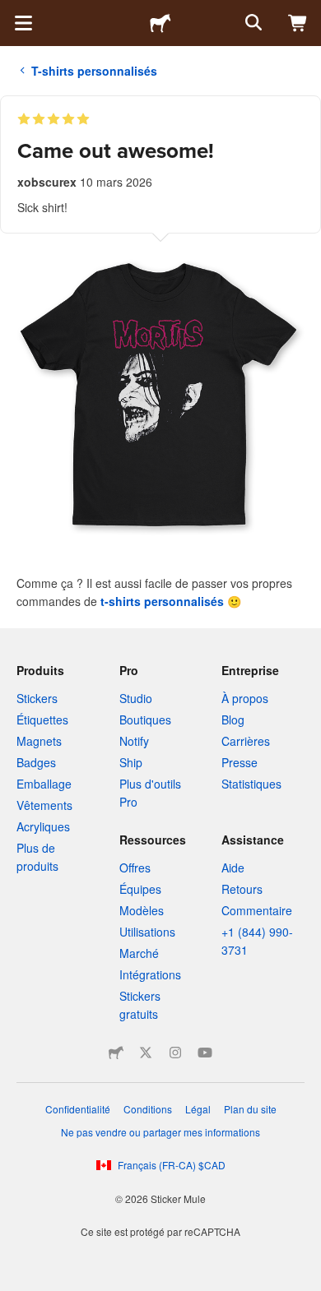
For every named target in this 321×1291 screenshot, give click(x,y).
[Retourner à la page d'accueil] (160, 23)
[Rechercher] (252, 23)
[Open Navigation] (23, 23)
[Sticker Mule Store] (116, 1052)
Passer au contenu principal (12, 12)
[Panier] (298, 23)
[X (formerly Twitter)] (145, 1052)
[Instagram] (175, 1052)
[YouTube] (205, 1052)
